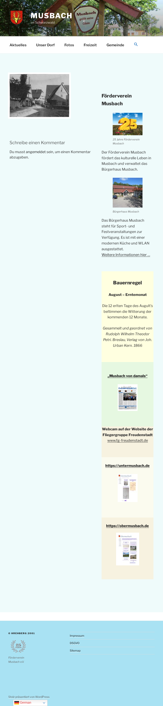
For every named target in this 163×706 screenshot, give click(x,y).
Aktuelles (18, 45)
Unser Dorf (45, 45)
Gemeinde (115, 45)
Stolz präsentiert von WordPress (28, 696)
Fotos (69, 45)
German (25, 702)
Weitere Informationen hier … (126, 255)
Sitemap (75, 650)
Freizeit (90, 45)
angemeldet (36, 152)
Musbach (51, 15)
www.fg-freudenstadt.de (127, 440)
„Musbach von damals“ (127, 376)
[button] (135, 44)
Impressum (77, 635)
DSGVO (75, 643)
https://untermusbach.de (127, 466)
